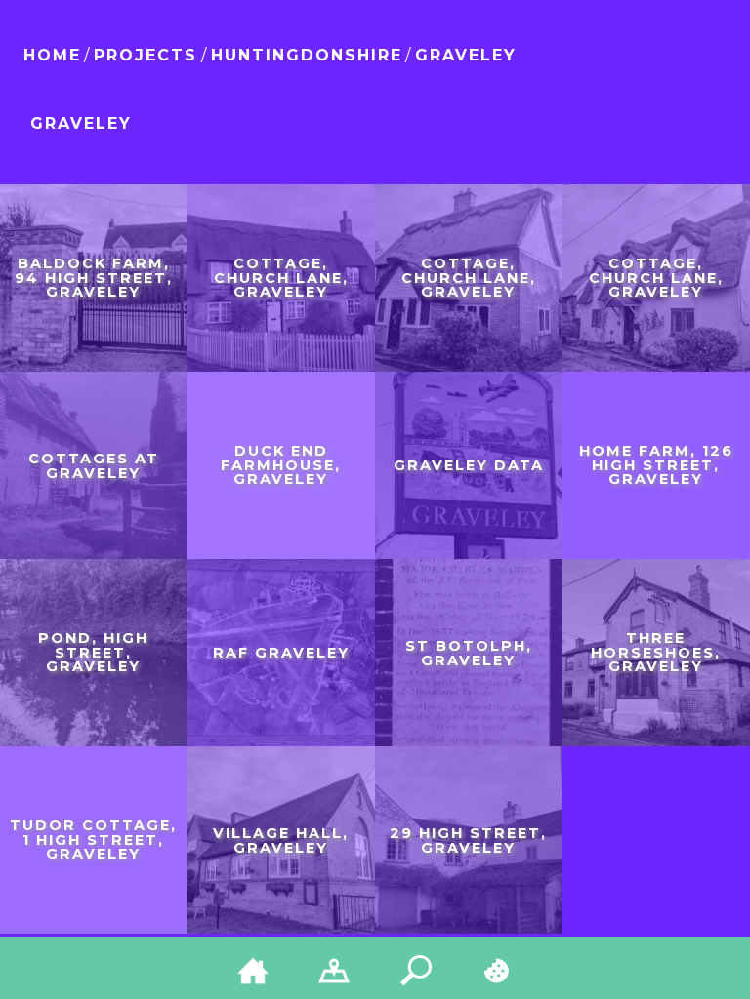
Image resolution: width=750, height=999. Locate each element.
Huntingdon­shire (306, 55)
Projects (145, 55)
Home (52, 55)
